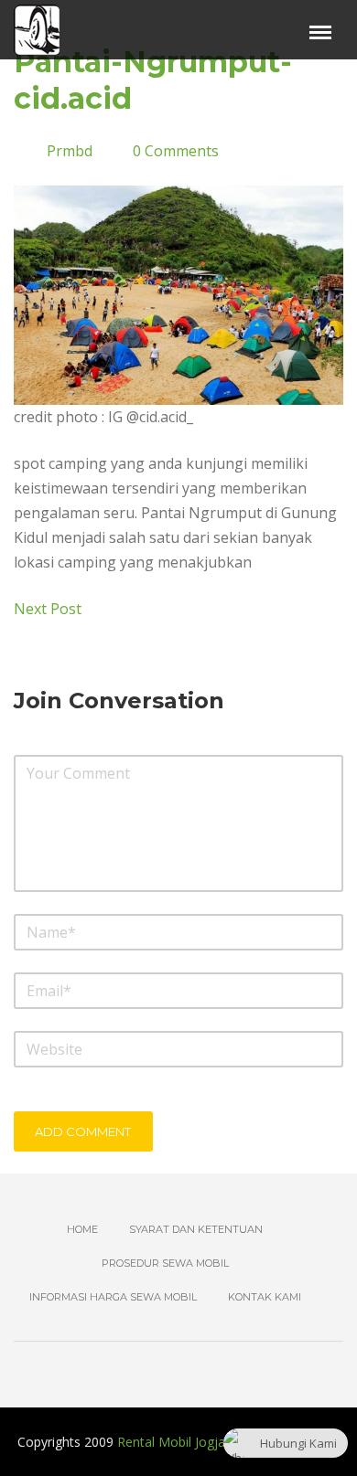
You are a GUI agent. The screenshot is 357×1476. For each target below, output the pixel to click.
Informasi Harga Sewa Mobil (113, 1296)
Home (82, 1229)
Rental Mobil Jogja (171, 1441)
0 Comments (176, 151)
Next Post (49, 609)
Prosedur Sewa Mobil (165, 1263)
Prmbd (69, 151)
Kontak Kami (264, 1296)
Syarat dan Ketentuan (196, 1229)
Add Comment (83, 1131)
